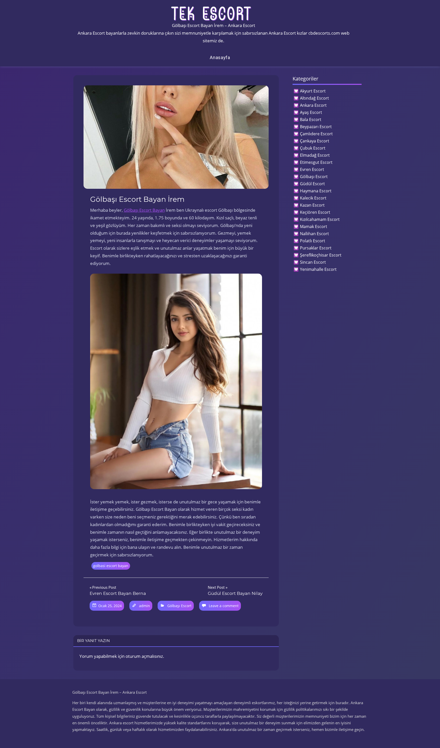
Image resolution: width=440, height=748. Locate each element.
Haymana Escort (316, 191)
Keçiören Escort (315, 212)
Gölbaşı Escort (179, 605)
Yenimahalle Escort (318, 269)
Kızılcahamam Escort (320, 219)
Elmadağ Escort (315, 155)
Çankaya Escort (314, 141)
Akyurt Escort (313, 91)
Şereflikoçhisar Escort (320, 255)
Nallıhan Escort (314, 233)
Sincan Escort (313, 262)
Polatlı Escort (312, 241)
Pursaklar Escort (316, 248)
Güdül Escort (312, 183)
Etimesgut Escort (316, 162)
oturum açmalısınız (144, 656)
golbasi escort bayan (110, 565)
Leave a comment (224, 605)
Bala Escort (310, 119)
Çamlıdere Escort (316, 134)
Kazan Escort (312, 205)
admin (144, 605)
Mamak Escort (313, 226)
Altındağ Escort (314, 98)
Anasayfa (220, 57)
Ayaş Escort (311, 112)
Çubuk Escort (312, 148)
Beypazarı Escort (316, 126)
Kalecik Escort (313, 198)
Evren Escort (312, 169)
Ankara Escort (313, 105)
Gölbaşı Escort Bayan (144, 210)
